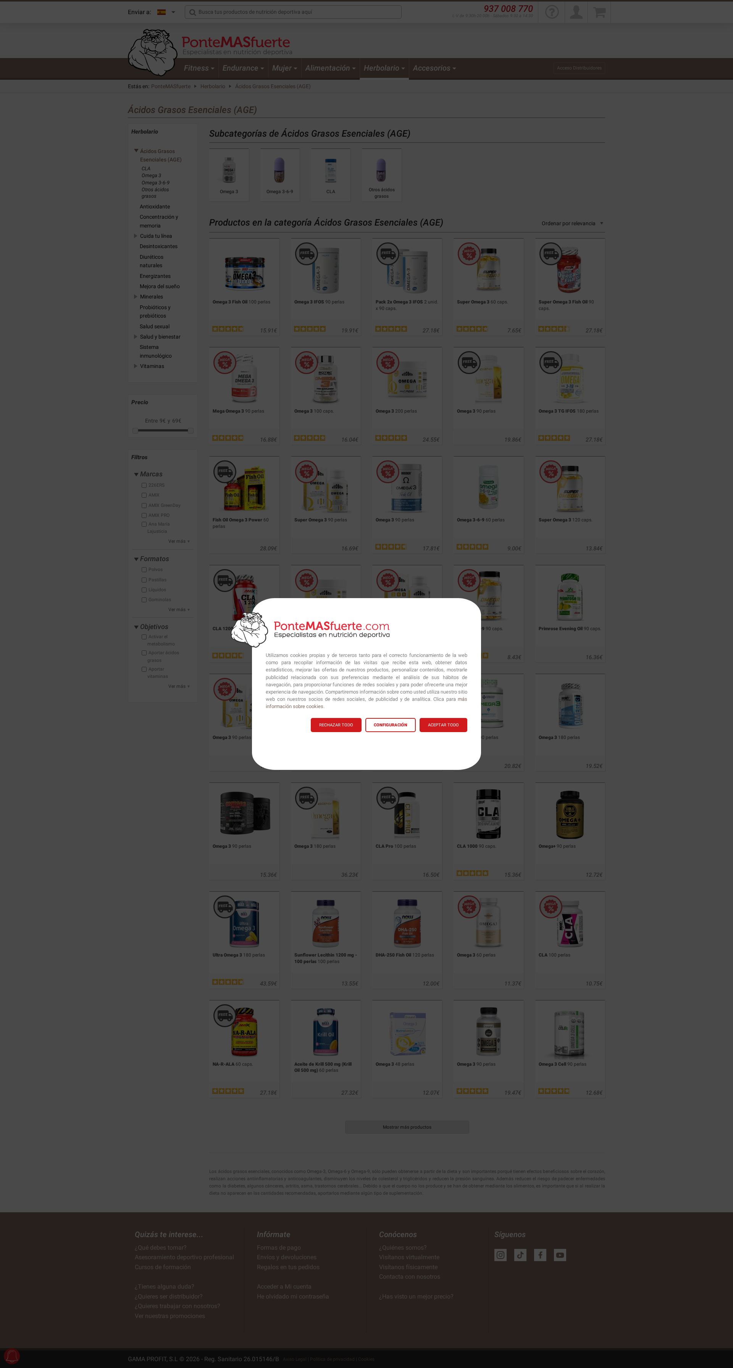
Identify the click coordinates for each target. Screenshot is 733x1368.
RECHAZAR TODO (336, 725)
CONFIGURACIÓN (390, 725)
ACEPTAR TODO (443, 725)
